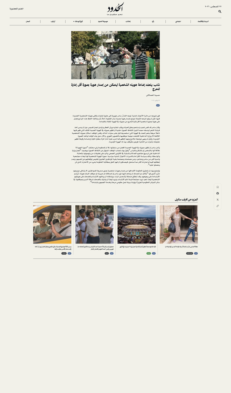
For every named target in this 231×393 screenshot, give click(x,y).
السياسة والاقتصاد (203, 22)
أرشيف (53, 22)
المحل (28, 22)
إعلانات (128, 22)
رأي (153, 22)
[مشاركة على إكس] (218, 200)
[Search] (219, 11)
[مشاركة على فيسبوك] (218, 193)
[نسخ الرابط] (218, 206)
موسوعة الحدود (103, 22)
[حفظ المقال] (218, 187)
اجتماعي (178, 22)
